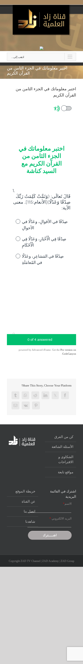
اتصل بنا (29, 511)
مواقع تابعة (65, 472)
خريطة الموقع (25, 491)
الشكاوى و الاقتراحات (65, 459)
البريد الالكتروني (60, 518)
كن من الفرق (63, 437)
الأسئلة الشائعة (62, 447)
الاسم (67, 503)
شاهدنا (30, 521)
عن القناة (28, 501)
